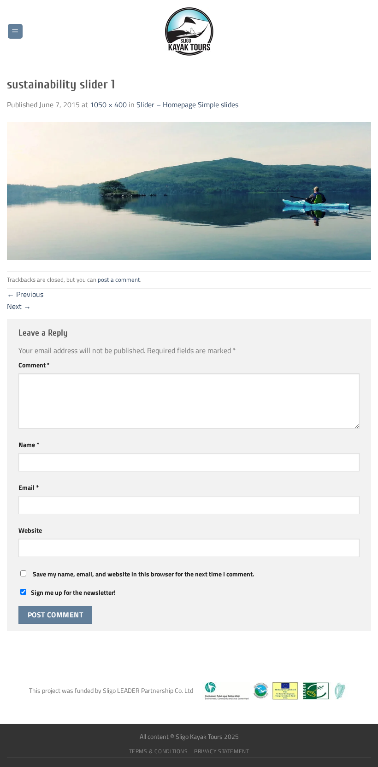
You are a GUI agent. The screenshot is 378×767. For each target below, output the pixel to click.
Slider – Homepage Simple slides (187, 104)
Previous (25, 294)
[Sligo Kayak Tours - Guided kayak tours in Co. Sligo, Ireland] (189, 31)
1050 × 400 (108, 104)
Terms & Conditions (158, 751)
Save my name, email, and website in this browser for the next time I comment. (143, 574)
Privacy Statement (221, 751)
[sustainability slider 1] (189, 190)
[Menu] (15, 31)
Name (28, 445)
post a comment (119, 279)
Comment (34, 365)
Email (28, 487)
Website (30, 530)
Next (19, 306)
